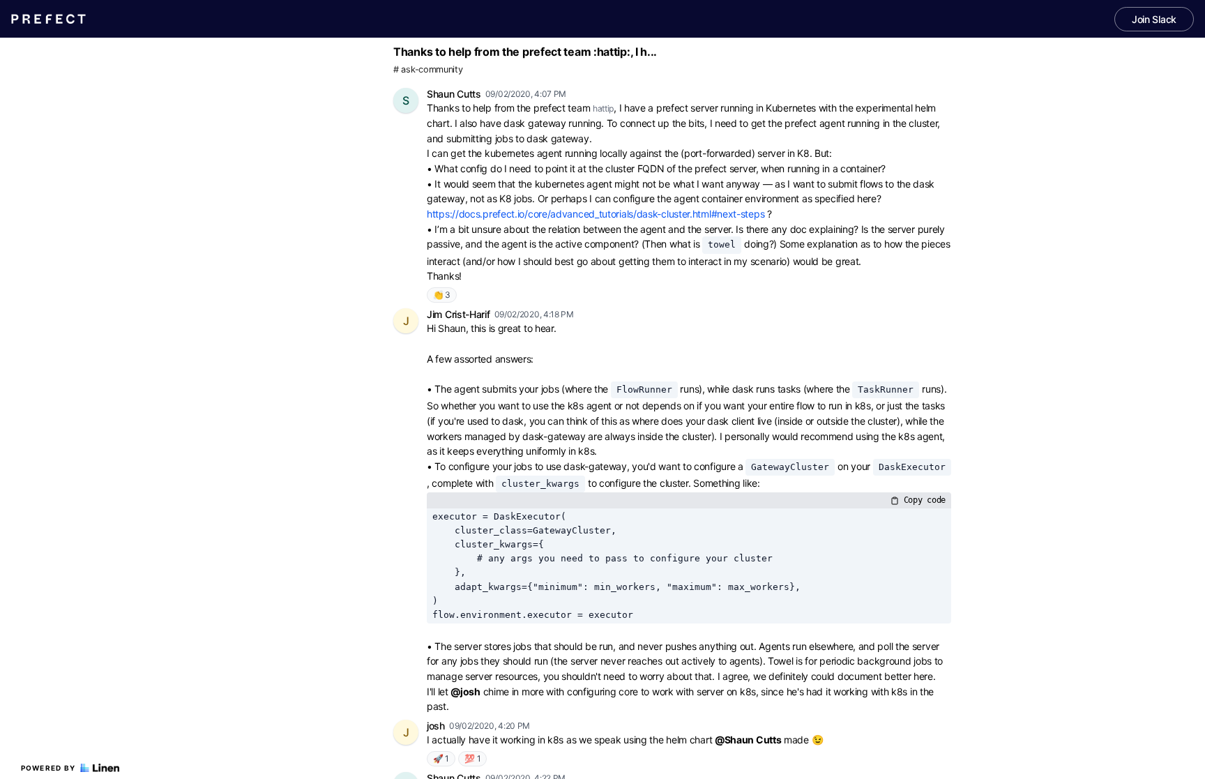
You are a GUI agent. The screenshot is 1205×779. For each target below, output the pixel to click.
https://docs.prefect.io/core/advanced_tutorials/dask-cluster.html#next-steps (595, 214)
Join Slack (1154, 19)
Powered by (48, 768)
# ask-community (428, 69)
